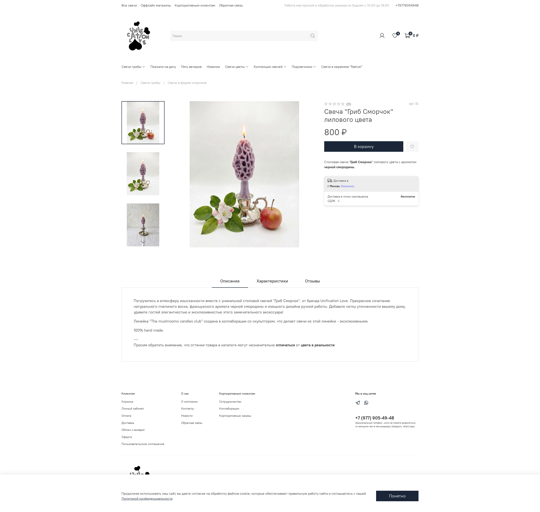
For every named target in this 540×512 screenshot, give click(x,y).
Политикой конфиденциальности (147, 498)
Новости (187, 416)
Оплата (126, 416)
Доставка (128, 423)
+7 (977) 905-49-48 (374, 418)
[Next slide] (143, 242)
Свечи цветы (235, 67)
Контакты (187, 408)
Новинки (213, 67)
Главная (127, 83)
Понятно (397, 496)
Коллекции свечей (268, 67)
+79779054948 (407, 5)
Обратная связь (231, 5)
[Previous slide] (180, 174)
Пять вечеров (191, 67)
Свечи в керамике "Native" (341, 67)
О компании (189, 401)
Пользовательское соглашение (143, 444)
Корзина (127, 401)
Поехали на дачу (163, 67)
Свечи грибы (131, 67)
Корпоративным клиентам (195, 5)
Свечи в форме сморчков (187, 83)
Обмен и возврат (133, 430)
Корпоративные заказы (235, 416)
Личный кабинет (133, 408)
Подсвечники (302, 67)
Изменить (347, 186)
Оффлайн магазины (156, 5)
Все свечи (129, 5)
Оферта (127, 437)
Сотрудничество (230, 401)
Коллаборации (229, 408)
